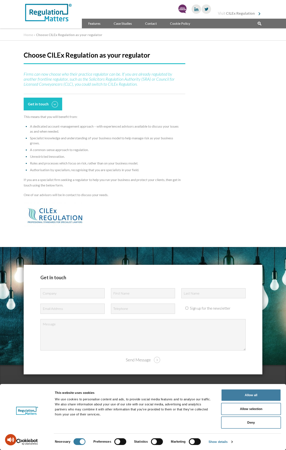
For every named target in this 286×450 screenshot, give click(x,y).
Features (94, 23)
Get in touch (38, 104)
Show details (218, 442)
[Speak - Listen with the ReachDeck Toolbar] (10, 439)
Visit (236, 13)
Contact (151, 23)
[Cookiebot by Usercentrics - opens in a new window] (27, 442)
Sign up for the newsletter (210, 308)
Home (28, 35)
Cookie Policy (180, 23)
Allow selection (251, 409)
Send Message (138, 359)
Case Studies (123, 23)
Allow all (251, 395)
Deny (251, 422)
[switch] (120, 441)
